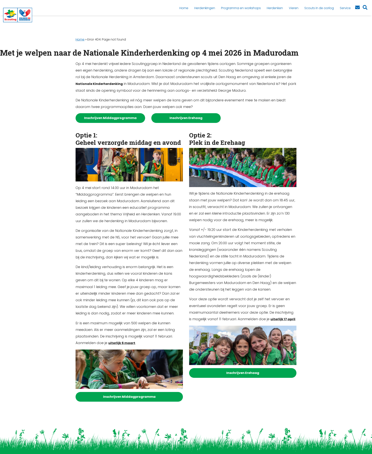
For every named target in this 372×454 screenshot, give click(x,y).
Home (80, 39)
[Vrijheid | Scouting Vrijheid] (17, 15)
